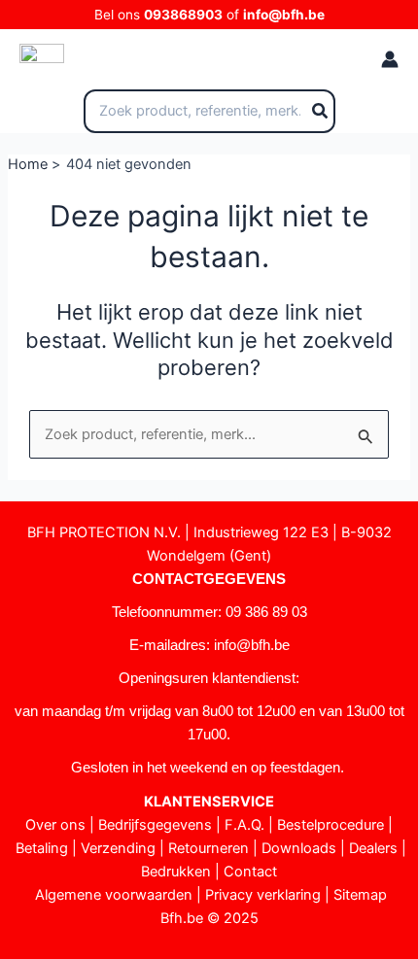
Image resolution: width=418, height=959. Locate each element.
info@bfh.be (284, 14)
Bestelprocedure (330, 825)
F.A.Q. (244, 825)
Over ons (55, 825)
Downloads (298, 848)
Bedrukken (176, 871)
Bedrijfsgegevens (155, 825)
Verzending (118, 848)
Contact (250, 871)
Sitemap (360, 895)
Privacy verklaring (263, 895)
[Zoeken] (320, 111)
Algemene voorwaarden (113, 895)
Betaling (42, 848)
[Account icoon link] (390, 59)
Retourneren (208, 848)
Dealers (373, 848)
